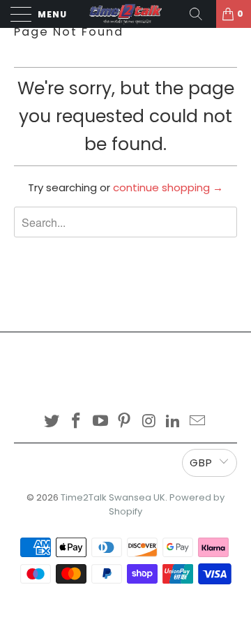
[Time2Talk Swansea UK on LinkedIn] (173, 422)
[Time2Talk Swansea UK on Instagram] (149, 422)
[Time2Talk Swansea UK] (125, 14)
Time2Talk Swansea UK (113, 497)
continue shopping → (168, 187)
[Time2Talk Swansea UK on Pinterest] (124, 422)
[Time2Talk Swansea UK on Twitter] (52, 422)
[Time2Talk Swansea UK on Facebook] (76, 422)
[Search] (200, 14)
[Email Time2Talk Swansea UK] (197, 422)
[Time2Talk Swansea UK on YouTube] (100, 422)
